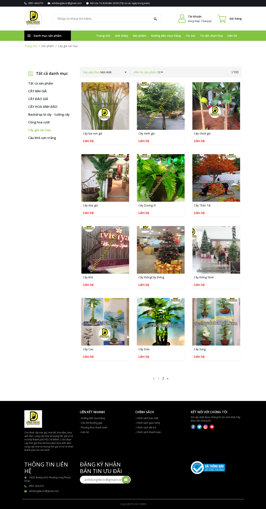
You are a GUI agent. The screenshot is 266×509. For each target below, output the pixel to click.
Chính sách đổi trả (146, 427)
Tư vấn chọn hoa (211, 36)
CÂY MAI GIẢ (37, 91)
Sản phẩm (139, 36)
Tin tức (190, 36)
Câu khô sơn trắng (42, 138)
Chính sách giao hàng (148, 422)
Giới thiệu (121, 36)
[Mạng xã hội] (193, 426)
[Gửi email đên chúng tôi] (126, 480)
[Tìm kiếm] (155, 18)
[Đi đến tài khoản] (182, 18)
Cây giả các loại (39, 130)
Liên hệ (84, 432)
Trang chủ (103, 36)
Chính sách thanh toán (148, 432)
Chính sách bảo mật (147, 418)
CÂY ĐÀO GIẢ (38, 99)
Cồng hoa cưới (39, 122)
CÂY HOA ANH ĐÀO (42, 107)
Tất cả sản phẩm (40, 83)
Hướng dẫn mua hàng (166, 36)
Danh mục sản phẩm (48, 36)
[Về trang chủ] (33, 18)
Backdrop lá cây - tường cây (49, 114)
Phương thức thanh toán (93, 427)
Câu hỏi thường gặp (91, 422)
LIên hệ (232, 36)
